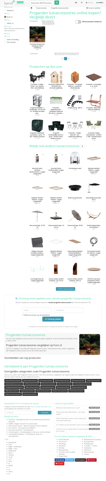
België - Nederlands (15, 447)
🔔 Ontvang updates (53, 319)
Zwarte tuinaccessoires (30, 380)
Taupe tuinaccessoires (27, 391)
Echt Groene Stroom (15, 426)
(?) (101, 22)
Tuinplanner (88, 448)
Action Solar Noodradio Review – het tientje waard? (77, 413)
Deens (10, 472)
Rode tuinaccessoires (78, 380)
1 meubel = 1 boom (90, 446)
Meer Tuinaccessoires (66, 289)
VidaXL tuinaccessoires (93, 380)
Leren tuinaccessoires (45, 380)
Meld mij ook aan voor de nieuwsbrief (37, 315)
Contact (86, 454)
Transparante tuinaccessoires (14, 387)
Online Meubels (64, 440)
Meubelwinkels (63, 450)
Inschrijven (44, 413)
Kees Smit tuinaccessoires (12, 380)
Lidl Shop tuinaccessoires (32, 384)
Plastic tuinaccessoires (32, 387)
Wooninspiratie (89, 452)
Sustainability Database (16, 434)
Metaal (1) (10, 10)
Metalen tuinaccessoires (60, 391)
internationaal (28, 430)
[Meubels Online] (31, 8)
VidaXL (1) (10, 23)
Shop (8, 20)
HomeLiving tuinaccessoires (82, 384)
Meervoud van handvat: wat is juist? (77, 408)
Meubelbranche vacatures (92, 440)
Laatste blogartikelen (64, 403)
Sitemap (61, 448)
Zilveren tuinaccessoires (62, 380)
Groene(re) (20, 2)
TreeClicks (11, 420)
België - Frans (12, 449)
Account (90, 3)
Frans (10, 445)
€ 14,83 (56, 136)
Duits (10, 461)
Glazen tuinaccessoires (43, 391)
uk (9, 469)
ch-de (10, 457)
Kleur (8, 14)
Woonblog (62, 444)
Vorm (8, 34)
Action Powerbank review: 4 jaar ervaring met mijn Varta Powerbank (77, 419)
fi (8, 467)
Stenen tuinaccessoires (48, 384)
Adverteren (87, 450)
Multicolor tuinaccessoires (13, 394)
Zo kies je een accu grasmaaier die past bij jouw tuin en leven (77, 430)
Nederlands (12, 442)
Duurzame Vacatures (15, 430)
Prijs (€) (8, 26)
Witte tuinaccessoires (11, 391)
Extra (8, 36)
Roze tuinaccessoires (63, 387)
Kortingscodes (88, 444)
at (9, 474)
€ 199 (93, 136)
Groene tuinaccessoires (76, 391)
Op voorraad (11, 42)
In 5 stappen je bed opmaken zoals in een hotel (77, 425)
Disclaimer (62, 446)
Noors (10, 453)
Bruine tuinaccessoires (30, 394)
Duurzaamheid (89, 442)
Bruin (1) (10, 17)
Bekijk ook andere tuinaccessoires (55, 146)
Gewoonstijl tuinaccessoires (13, 384)
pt (9, 463)
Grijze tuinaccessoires (47, 387)
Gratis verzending (13, 39)
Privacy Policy (63, 456)
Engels (10, 465)
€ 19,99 (37, 111)
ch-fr (9, 459)
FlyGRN (10, 424)
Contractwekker (13, 432)
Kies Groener (12, 428)
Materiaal (9, 7)
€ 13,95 (56, 111)
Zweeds (11, 455)
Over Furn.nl (63, 442)
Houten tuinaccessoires (79, 387)
